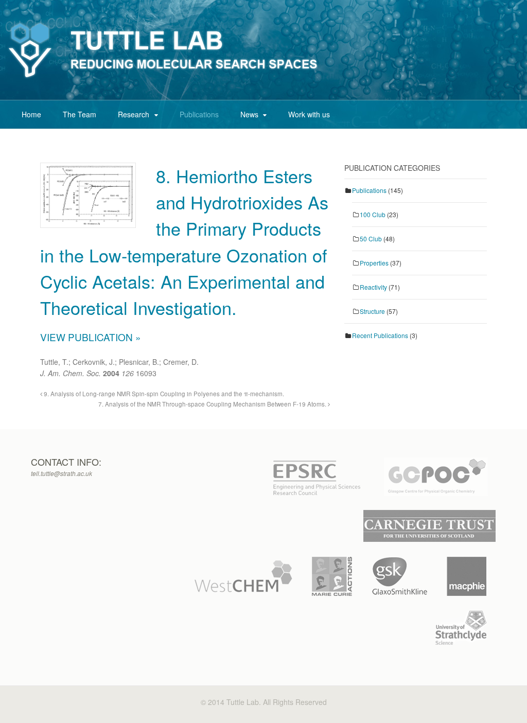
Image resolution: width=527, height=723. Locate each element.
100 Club (372, 214)
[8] (88, 219)
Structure (372, 311)
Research (133, 114)
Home (31, 114)
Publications (199, 114)
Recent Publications (380, 335)
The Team (79, 114)
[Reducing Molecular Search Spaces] (163, 78)
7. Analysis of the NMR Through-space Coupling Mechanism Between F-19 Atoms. (213, 404)
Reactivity (373, 287)
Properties (374, 262)
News (249, 114)
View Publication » (90, 337)
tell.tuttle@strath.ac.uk (61, 473)
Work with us (309, 114)
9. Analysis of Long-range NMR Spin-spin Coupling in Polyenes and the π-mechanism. (163, 394)
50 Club (371, 238)
